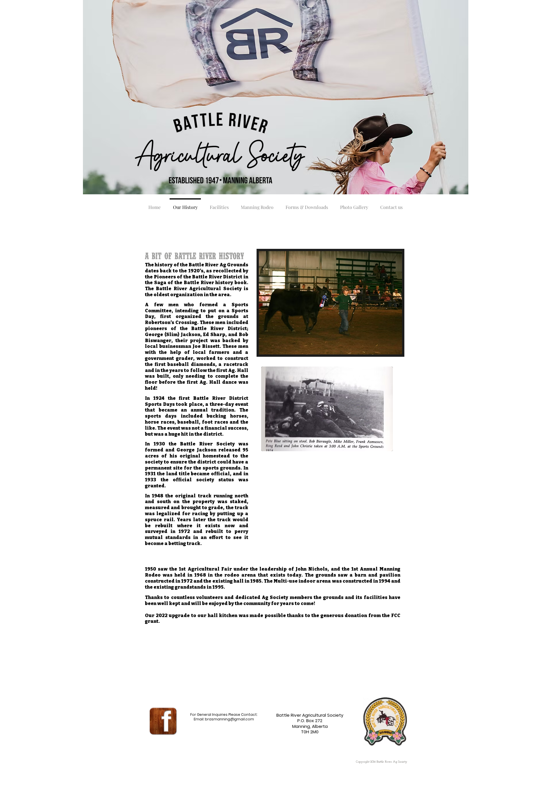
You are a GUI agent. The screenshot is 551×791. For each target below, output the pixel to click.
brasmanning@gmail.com (229, 719)
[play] (390, 349)
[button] (330, 303)
